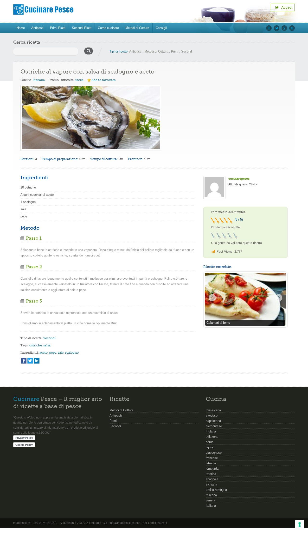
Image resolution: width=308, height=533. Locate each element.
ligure (209, 447)
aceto (43, 352)
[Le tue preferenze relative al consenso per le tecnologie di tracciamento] (299, 524)
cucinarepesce (239, 178)
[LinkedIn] (36, 361)
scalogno (72, 352)
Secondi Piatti (81, 28)
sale (61, 352)
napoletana (213, 421)
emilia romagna (216, 490)
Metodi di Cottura (137, 28)
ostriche (35, 345)
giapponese (214, 452)
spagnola (212, 479)
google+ (284, 28)
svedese (212, 415)
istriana (211, 463)
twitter (276, 28)
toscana (211, 495)
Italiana (39, 80)
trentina (211, 474)
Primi (174, 51)
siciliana (211, 484)
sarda (209, 442)
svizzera (212, 437)
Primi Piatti (57, 28)
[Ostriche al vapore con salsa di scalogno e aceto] (90, 117)
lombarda (212, 468)
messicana (213, 410)
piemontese (214, 426)
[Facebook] (23, 361)
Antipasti (37, 28)
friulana (211, 431)
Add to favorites (103, 80)
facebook (269, 28)
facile (79, 80)
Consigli (161, 28)
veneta (210, 500)
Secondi (186, 51)
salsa (47, 345)
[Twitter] (30, 361)
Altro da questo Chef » (242, 184)
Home (21, 28)
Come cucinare (108, 28)
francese (212, 458)
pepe (52, 352)
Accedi (285, 7)
